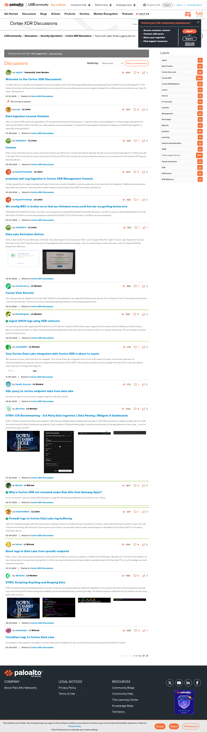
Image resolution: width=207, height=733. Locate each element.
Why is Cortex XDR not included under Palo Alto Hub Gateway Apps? (55, 492)
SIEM (164, 149)
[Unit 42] (143, 13)
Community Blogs (123, 687)
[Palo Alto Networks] (31, 673)
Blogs (43, 13)
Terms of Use (67, 693)
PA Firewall (166, 119)
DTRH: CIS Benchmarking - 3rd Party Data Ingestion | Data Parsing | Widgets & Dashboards (67, 415)
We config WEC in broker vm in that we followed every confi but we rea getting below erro (66, 206)
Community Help (122, 693)
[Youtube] (179, 682)
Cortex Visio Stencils (20, 292)
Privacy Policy (74, 726)
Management (167, 114)
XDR (163, 167)
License (11, 147)
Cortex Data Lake (169, 72)
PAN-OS (165, 125)
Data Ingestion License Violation (27, 116)
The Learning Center (125, 699)
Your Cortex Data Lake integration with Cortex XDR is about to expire (52, 353)
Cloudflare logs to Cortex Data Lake (30, 637)
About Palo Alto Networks (20, 687)
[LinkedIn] (188, 682)
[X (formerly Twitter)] (169, 682)
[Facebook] (197, 682)
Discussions (29, 13)
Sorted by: (93, 63)
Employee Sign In (194, 5)
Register (167, 5)
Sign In (180, 5)
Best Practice (167, 66)
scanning (166, 137)
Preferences (191, 726)
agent (164, 60)
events (164, 90)
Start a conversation (136, 63)
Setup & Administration (171, 143)
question (165, 131)
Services (84, 13)
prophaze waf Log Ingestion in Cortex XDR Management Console (49, 178)
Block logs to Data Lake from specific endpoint (37, 551)
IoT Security (167, 102)
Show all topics (55, 53)
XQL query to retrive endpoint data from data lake (39, 391)
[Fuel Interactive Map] (188, 14)
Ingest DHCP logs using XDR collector (34, 320)
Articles (55, 13)
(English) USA (153, 5)
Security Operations (51, 36)
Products (69, 13)
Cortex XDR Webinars (171, 84)
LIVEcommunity (12, 36)
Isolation (165, 108)
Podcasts (127, 13)
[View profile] (8, 72)
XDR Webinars (168, 179)
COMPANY (12, 681)
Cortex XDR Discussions (78, 36)
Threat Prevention (169, 162)
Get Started (11, 13)
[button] (160, 726)
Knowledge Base (122, 705)
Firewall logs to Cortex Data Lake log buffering (40, 518)
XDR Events (167, 173)
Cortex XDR (166, 78)
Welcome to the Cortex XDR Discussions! (33, 79)
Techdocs (118, 711)
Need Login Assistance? (190, 44)
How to (165, 96)
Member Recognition (106, 13)
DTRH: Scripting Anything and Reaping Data (35, 582)
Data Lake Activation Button (25, 234)
